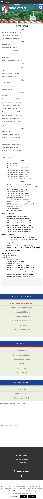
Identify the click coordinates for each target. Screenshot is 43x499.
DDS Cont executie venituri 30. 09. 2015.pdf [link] (20, 246)
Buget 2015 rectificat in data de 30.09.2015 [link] (20, 267)
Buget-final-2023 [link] (6, 44)
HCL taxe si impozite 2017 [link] (15, 210)
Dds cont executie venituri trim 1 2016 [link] (19, 221)
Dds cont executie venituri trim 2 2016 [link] (19, 223)
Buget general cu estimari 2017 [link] (16, 197)
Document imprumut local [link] (10, 255)
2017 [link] (29, 185)
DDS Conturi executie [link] (14, 206)
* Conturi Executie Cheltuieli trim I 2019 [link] (12, 141)
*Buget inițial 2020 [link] (6, 95)
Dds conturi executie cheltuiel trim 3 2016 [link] (20, 227)
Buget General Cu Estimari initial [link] (17, 185)
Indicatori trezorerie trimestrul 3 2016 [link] (18, 216)
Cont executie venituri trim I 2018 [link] (17, 168)
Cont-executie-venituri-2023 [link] (9, 47)
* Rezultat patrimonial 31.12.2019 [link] (10, 154)
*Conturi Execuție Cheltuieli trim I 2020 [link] (12, 102)
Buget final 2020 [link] (6, 125)
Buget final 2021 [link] (6, 82)
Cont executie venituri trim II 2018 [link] (18, 170)
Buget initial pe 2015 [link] (13, 263)
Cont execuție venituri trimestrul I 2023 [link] (12, 60)
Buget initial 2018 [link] (12, 166)
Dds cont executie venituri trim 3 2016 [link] (19, 225)
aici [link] (36, 270)
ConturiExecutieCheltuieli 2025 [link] (11, 38)
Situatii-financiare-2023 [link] (8, 54)
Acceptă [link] (23, 496)
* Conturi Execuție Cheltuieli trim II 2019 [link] (12, 144)
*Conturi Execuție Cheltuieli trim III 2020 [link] (12, 115)
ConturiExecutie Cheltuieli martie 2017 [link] (19, 195)
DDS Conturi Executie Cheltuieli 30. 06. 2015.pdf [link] (22, 239)
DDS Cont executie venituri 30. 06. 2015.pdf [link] (20, 237)
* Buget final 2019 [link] (6, 157)
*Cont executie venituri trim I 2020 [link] (10, 98)
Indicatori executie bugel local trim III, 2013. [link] (20, 276)
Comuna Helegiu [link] (17, 8)
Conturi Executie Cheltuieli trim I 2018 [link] (19, 174)
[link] (40, 7)
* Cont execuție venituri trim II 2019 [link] (11, 137)
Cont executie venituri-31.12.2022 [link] (10, 76)
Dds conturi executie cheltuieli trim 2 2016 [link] (20, 231)
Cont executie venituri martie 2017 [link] (18, 191)
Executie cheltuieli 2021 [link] (8, 86)
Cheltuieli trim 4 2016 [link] (13, 208)
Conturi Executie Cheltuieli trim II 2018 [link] (19, 176)
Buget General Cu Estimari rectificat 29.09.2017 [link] (22, 187)
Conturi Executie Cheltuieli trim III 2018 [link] (19, 179)
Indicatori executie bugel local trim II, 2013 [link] (20, 274)
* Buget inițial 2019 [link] (6, 131)
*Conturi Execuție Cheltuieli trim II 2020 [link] (12, 108)
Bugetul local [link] (6, 257)
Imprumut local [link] (7, 253)
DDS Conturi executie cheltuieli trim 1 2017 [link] (20, 204)
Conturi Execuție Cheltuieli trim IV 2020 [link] (12, 118)
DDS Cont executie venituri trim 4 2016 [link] (19, 202)
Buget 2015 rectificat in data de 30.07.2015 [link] (20, 265)
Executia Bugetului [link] (8, 213)
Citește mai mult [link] (13, 496)
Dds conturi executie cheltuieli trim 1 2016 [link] (20, 229)
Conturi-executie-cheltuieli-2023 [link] (10, 50)
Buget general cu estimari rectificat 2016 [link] (19, 218)
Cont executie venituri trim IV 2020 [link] (11, 121)
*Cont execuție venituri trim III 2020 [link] (11, 111)
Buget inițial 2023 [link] (6, 57)
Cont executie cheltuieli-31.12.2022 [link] (11, 73)
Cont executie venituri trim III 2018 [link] (18, 172)
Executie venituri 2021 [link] (7, 89)
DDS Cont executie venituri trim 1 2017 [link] (19, 199)
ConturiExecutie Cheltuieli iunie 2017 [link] (18, 193)
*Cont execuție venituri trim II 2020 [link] (10, 105)
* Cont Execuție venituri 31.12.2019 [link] (10, 147)
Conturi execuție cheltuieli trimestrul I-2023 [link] (13, 63)
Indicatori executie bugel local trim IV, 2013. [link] (20, 272)
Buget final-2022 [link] (6, 70)
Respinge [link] (31, 496)
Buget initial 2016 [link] (12, 259)
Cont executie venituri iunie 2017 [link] (17, 189)
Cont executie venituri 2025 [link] (10, 35)
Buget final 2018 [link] (12, 164)
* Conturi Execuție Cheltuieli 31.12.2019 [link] (12, 150)
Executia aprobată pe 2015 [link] (15, 261)
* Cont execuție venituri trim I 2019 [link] (10, 134)
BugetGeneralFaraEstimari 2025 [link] (12, 32)
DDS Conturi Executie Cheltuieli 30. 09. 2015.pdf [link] (22, 248)
